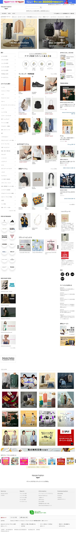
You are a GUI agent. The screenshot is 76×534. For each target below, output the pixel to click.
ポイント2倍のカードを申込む (46, 524)
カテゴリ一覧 (12, 210)
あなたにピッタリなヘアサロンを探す (8, 524)
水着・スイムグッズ (5, 147)
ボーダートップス (21, 16)
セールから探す (4, 56)
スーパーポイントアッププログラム (46, 493)
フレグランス (4, 175)
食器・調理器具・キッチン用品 (7, 186)
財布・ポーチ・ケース (5, 129)
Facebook (59, 495)
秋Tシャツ (14, 16)
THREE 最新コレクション (32, 16)
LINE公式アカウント (61, 499)
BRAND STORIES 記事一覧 (69, 198)
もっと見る (13, 347)
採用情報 (38, 529)
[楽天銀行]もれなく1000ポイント (54, 4)
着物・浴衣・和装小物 (5, 150)
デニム (40, 16)
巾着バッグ (68, 16)
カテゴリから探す (4, 70)
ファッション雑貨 (4, 122)
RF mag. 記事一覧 (71, 144)
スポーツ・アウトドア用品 (6, 196)
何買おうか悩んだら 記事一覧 (69, 168)
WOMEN (4, 13)
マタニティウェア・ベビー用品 (7, 140)
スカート (3, 101)
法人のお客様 (41, 501)
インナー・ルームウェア (6, 115)
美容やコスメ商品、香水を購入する (28, 524)
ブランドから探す (4, 59)
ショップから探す (4, 63)
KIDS (13, 13)
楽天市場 (72, 4)
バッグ (2, 108)
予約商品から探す (4, 73)
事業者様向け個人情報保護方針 (20, 529)
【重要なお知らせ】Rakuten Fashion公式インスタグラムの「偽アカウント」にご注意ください (67, 317)
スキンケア (3, 154)
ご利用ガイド (41, 497)
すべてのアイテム (4, 77)
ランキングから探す (5, 66)
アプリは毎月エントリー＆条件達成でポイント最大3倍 (64, 13)
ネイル (2, 165)
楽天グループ (65, 4)
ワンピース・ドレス (5, 97)
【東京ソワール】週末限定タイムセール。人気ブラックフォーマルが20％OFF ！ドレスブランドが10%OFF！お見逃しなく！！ (67, 263)
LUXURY (3, 495)
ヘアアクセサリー (4, 136)
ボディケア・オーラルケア (6, 168)
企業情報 (2, 529)
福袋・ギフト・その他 (5, 207)
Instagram (59, 497)
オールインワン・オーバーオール (8, 105)
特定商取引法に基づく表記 (44, 503)
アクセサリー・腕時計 (5, 126)
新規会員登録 (60, 493)
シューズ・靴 (4, 112)
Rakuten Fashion (12, 7)
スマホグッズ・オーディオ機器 (7, 193)
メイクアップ (4, 161)
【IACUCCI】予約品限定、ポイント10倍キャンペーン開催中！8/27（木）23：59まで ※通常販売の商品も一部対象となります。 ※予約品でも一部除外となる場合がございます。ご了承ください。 (67, 227)
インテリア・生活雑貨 (5, 189)
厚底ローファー (46, 16)
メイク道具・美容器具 (5, 179)
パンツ (2, 94)
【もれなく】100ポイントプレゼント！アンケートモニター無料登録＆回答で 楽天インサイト (29, 520)
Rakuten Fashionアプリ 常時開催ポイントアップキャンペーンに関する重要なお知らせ (67, 306)
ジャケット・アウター (5, 90)
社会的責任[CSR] (31, 529)
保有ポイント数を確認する (64, 524)
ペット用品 (3, 204)
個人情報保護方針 (9, 529)
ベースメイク (4, 158)
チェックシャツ (61, 16)
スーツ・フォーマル (5, 143)
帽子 (2, 133)
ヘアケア (3, 172)
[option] (19, 34)
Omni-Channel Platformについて (45, 505)
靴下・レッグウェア (5, 119)
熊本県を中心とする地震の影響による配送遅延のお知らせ (37, 10)
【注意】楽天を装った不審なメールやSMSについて (38, 467)
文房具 (2, 200)
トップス (3, 87)
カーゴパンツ (53, 16)
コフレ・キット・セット (6, 182)
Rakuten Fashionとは (43, 495)
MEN (9, 13)
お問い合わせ (41, 499)
